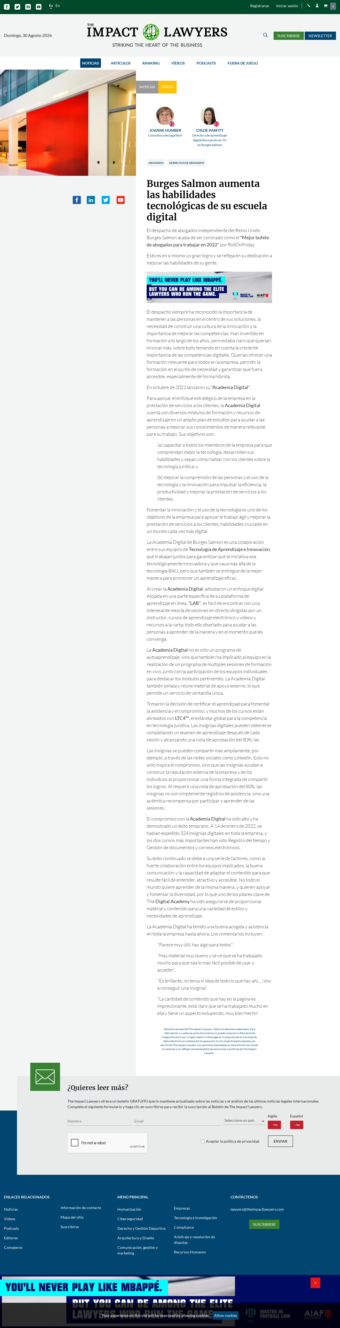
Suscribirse (289, 35)
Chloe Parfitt (209, 137)
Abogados (155, 162)
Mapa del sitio (72, 1217)
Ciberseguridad (130, 1218)
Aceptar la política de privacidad (232, 1141)
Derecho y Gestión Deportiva (141, 1228)
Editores (11, 1238)
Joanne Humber (165, 132)
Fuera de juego (243, 63)
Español (296, 1116)
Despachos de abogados (186, 162)
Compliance (184, 1227)
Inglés (272, 1116)
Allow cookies (225, 1315)
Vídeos (178, 63)
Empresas (182, 1208)
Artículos (121, 63)
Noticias (90, 63)
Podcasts (206, 63)
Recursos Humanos (190, 1252)
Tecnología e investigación (195, 1217)
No (275, 1125)
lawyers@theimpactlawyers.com (257, 1209)
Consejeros (13, 1247)
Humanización (129, 1209)
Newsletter (320, 35)
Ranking (151, 63)
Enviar (280, 1141)
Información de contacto (81, 1207)
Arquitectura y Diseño (135, 1238)
